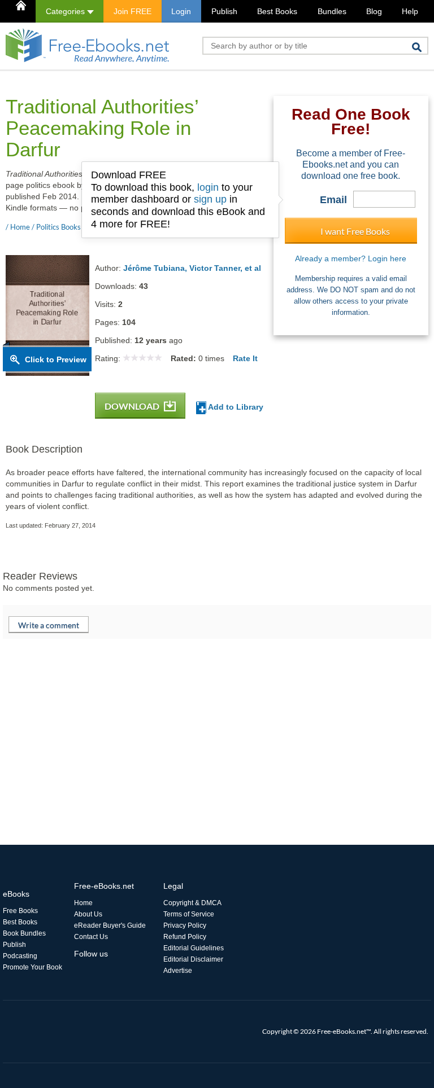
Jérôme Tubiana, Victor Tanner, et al (192, 268)
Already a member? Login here (350, 258)
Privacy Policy (184, 925)
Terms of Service (188, 914)
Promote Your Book (32, 967)
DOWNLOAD (133, 406)
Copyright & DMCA (192, 903)
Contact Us (91, 937)
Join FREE (132, 11)
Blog (374, 11)
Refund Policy (184, 937)
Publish (224, 11)
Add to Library (234, 406)
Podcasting (20, 956)
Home (83, 903)
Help (410, 11)
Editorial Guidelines (193, 948)
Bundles (332, 11)
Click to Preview (55, 359)
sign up (210, 199)
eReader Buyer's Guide (110, 925)
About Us (88, 914)
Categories (66, 11)
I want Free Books (355, 231)
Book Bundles (24, 933)
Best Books (277, 11)
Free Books (20, 911)
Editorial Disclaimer (193, 959)
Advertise (177, 971)
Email (333, 199)
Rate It (245, 358)
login (208, 187)
